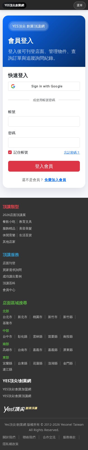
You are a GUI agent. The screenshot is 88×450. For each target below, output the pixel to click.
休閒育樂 (9, 235)
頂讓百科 (9, 283)
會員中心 (9, 290)
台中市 (7, 336)
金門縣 (68, 363)
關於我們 (9, 437)
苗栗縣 (53, 336)
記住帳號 (21, 152)
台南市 (22, 350)
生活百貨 (25, 235)
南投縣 (68, 336)
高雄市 (7, 350)
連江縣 (7, 369)
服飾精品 (9, 228)
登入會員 (44, 166)
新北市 (22, 317)
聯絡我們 (29, 437)
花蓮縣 (37, 363)
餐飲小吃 (9, 221)
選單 (80, 5)
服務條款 (69, 437)
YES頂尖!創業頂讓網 (17, 396)
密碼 (11, 132)
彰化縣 (22, 336)
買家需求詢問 (12, 270)
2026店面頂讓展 (14, 215)
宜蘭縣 (7, 363)
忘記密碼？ (72, 152)
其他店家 (9, 241)
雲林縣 (37, 336)
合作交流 (49, 437)
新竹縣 (68, 317)
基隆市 (7, 323)
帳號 (11, 111)
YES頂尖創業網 (14, 5)
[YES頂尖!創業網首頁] (21, 409)
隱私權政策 (11, 444)
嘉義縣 (53, 350)
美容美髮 (25, 228)
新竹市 (53, 317)
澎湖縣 (53, 363)
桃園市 (37, 317)
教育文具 (25, 221)
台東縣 (22, 363)
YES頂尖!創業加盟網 (17, 389)
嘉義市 (37, 350)
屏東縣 (68, 350)
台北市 (7, 317)
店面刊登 (9, 263)
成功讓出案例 (12, 276)
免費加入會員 (55, 179)
